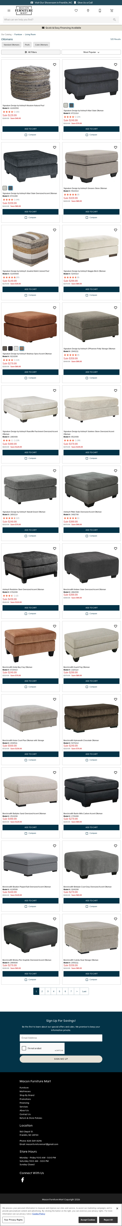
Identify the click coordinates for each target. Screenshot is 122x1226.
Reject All (108, 1220)
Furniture (18, 34)
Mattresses (25, 1091)
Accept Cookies (88, 1220)
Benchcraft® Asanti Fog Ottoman (77, 667)
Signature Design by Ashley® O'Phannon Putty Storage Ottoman (89, 349)
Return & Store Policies (31, 1118)
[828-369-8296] (100, 10)
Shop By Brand (27, 1095)
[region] (61, 1215)
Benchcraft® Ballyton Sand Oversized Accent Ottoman (24, 814)
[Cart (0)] (111, 10)
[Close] (117, 1208)
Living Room (30, 34)
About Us (24, 1110)
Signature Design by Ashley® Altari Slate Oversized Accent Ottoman (30, 193)
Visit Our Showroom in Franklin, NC (53, 2)
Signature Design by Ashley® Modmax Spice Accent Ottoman (27, 354)
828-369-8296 (34, 1140)
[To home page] (24, 10)
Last (84, 991)
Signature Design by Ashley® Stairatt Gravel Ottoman (24, 512)
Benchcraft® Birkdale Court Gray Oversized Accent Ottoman (88, 887)
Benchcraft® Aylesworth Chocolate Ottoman (81, 740)
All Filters (32, 52)
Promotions (25, 1099)
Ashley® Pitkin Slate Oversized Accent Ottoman (83, 512)
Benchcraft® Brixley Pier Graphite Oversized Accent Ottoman (27, 960)
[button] (8, 10)
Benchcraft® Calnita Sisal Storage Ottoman (81, 960)
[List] (76, 10)
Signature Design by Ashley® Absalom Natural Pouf (23, 106)
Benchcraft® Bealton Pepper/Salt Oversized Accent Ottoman (27, 887)
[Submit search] (114, 19)
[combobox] (91, 52)
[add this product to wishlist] (54, 64)
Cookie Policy (38, 1214)
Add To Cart (31, 129)
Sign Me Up (61, 1058)
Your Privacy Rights (13, 1220)
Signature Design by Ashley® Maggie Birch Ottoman (85, 271)
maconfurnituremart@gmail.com (42, 1144)
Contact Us (25, 1114)
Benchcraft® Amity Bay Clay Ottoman (17, 667)
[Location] (88, 10)
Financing (24, 1102)
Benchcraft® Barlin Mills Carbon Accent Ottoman (83, 814)
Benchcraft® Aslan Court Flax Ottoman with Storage (23, 740)
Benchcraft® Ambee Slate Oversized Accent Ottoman (85, 589)
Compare (32, 135)
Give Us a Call (85, 2)
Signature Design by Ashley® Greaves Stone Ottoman (85, 188)
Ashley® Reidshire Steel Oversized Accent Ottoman (23, 589)
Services (24, 1106)
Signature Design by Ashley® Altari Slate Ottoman (84, 111)
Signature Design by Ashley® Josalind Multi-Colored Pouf (26, 271)
